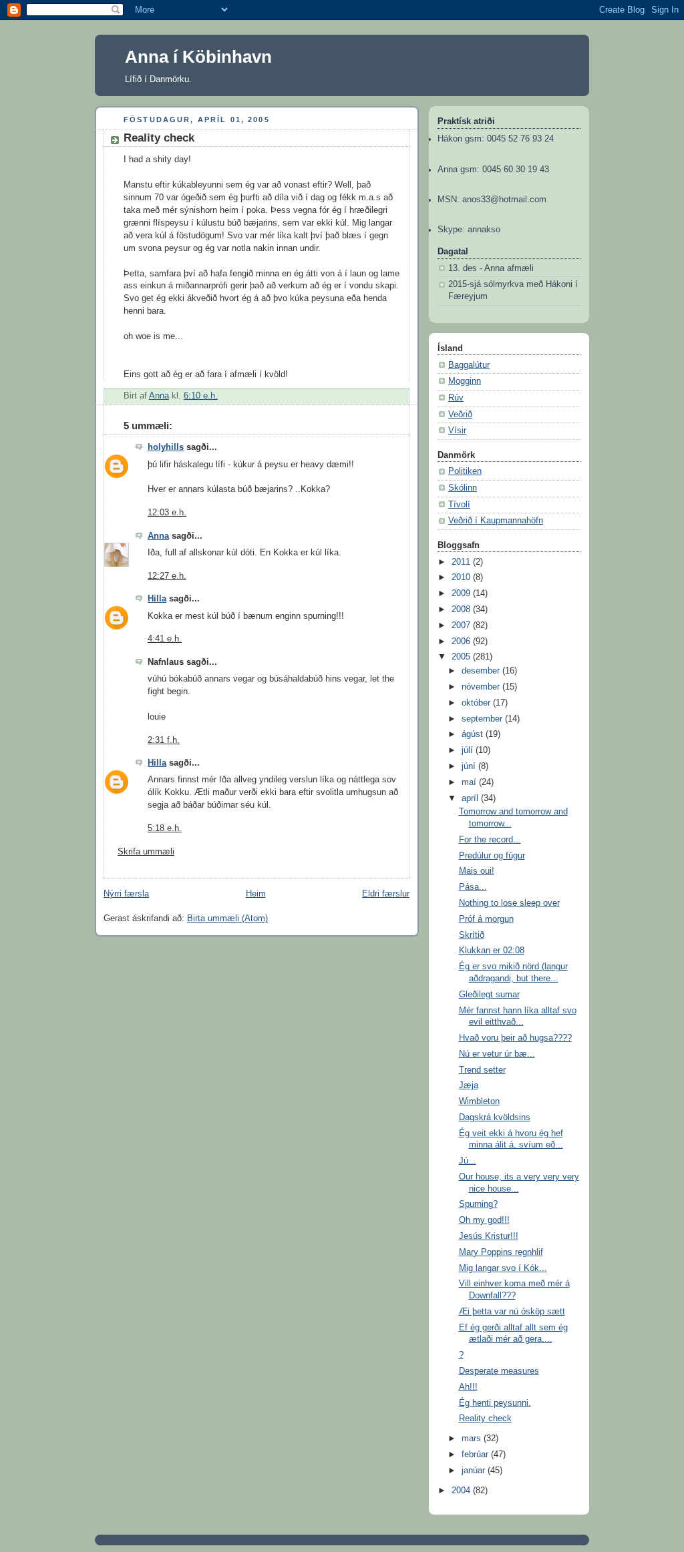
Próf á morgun (486, 919)
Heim (256, 893)
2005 (462, 657)
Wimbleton (479, 1101)
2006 (462, 641)
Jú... (467, 1161)
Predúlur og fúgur (492, 855)
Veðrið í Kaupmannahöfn (495, 520)
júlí (469, 750)
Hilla (157, 598)
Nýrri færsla (126, 893)
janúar (475, 1470)
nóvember (482, 687)
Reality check (485, 1418)
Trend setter (482, 1070)
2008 (462, 609)
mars (473, 1438)
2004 (462, 1490)
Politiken (465, 471)
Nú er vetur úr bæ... (497, 1054)
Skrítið (471, 935)
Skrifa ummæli (146, 851)
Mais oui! (476, 871)
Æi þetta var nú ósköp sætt (512, 1311)
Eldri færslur (385, 893)
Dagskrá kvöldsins (494, 1117)
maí (470, 782)
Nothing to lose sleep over (509, 903)
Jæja (468, 1085)
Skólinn (462, 488)
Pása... (473, 887)
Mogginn (464, 381)
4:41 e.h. (165, 638)
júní (470, 766)
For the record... (490, 839)
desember (482, 671)
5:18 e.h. (165, 828)
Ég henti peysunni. (495, 1403)
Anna (158, 536)
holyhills (166, 447)
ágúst (474, 734)
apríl (471, 798)
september (483, 719)
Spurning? (478, 1204)
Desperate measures (499, 1371)
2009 (462, 593)
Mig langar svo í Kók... (503, 1268)
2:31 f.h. (164, 740)
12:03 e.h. (167, 512)
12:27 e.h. (167, 576)
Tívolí (459, 504)
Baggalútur (469, 365)
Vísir (457, 430)
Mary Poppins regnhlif (501, 1252)
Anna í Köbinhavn (198, 57)
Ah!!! (468, 1387)
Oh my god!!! (484, 1220)
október (477, 703)
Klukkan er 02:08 (491, 950)
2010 (462, 577)
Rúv (456, 398)
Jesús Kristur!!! (488, 1236)
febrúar (476, 1454)
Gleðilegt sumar (489, 994)
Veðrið (460, 414)
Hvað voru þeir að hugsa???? (515, 1038)
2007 (462, 625)
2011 (462, 562)
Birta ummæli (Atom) (227, 918)
